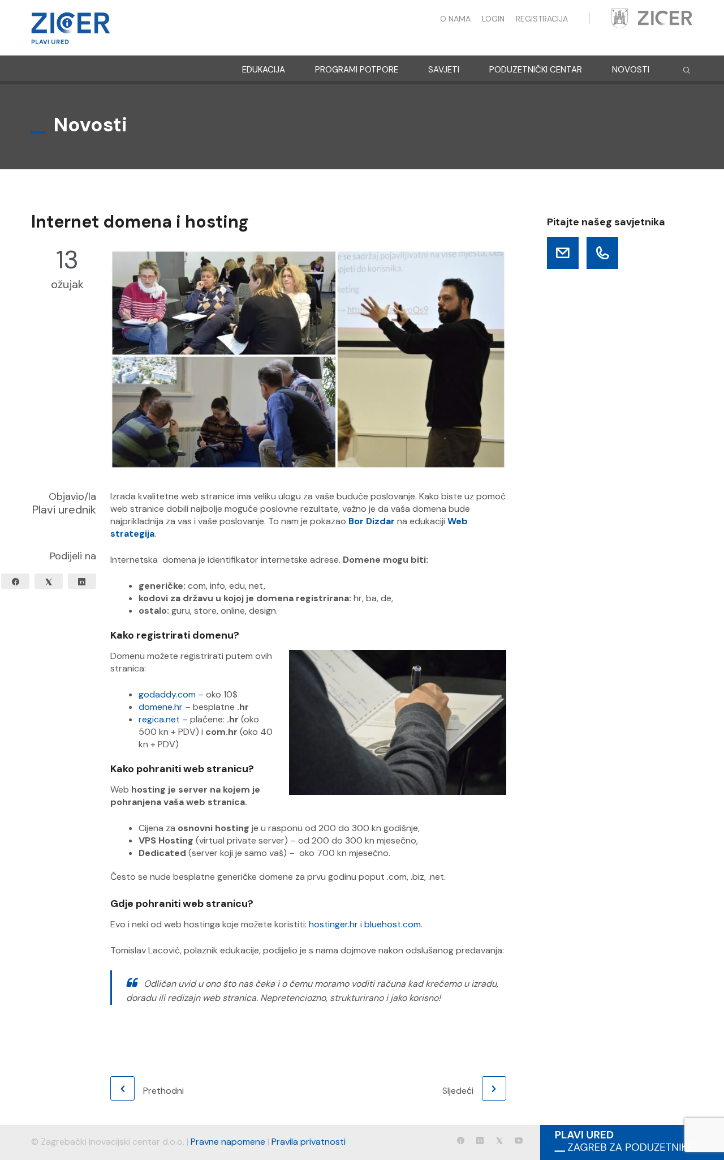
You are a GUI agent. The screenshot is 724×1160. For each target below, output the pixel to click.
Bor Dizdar (371, 521)
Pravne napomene (228, 1142)
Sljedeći (457, 1091)
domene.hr (161, 707)
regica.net (159, 719)
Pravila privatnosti (309, 1142)
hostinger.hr (333, 924)
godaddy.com (167, 694)
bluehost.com (392, 924)
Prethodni (163, 1091)
